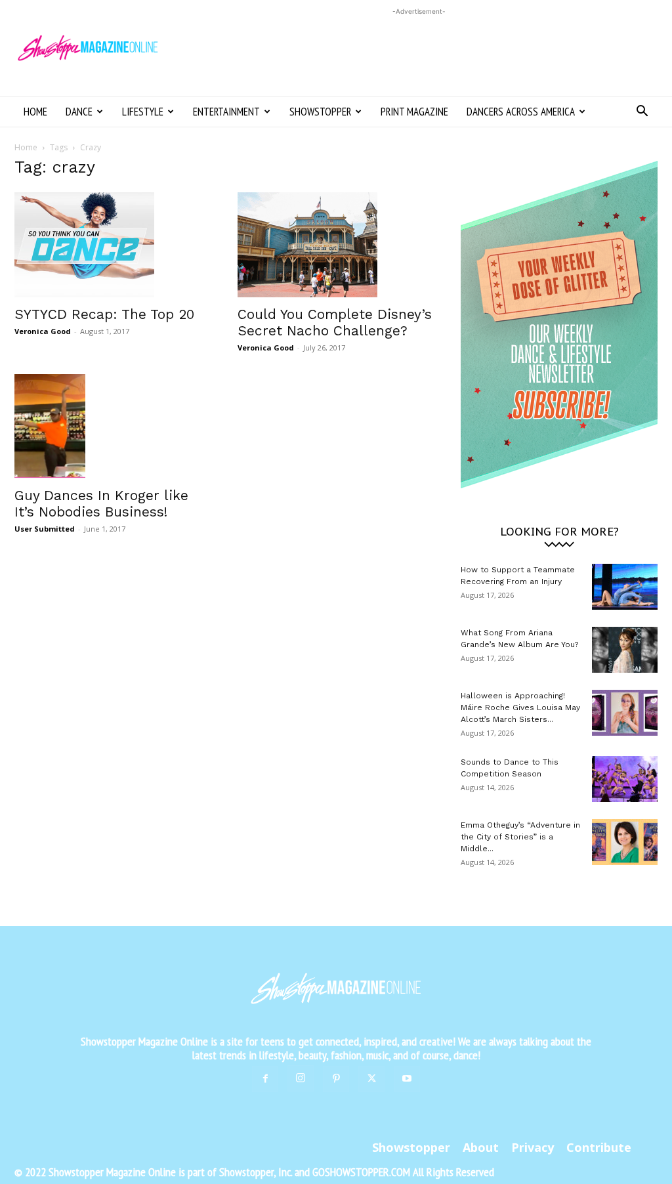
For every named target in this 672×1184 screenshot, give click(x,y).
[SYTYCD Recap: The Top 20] (112, 244)
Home (35, 111)
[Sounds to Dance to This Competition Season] (625, 779)
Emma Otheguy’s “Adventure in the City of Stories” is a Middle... (520, 836)
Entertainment (226, 111)
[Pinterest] (336, 1079)
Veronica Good (42, 331)
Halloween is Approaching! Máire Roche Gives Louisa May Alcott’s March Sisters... (520, 707)
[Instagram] (300, 1078)
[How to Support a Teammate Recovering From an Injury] (625, 587)
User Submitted (44, 529)
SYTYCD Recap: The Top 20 (104, 314)
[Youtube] (407, 1079)
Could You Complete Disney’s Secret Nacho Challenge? (335, 322)
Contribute (598, 1147)
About (481, 1147)
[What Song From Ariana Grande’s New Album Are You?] (625, 650)
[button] (642, 112)
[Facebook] (265, 1079)
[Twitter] (371, 1079)
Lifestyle (142, 111)
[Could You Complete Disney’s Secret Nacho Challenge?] (336, 244)
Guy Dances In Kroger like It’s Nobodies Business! (101, 503)
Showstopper (320, 111)
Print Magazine (414, 111)
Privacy (532, 1147)
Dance (79, 111)
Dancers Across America (521, 111)
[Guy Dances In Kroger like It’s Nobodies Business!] (112, 426)
